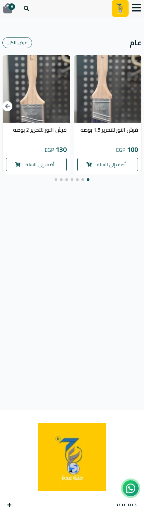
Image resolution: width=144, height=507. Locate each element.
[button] (136, 8)
